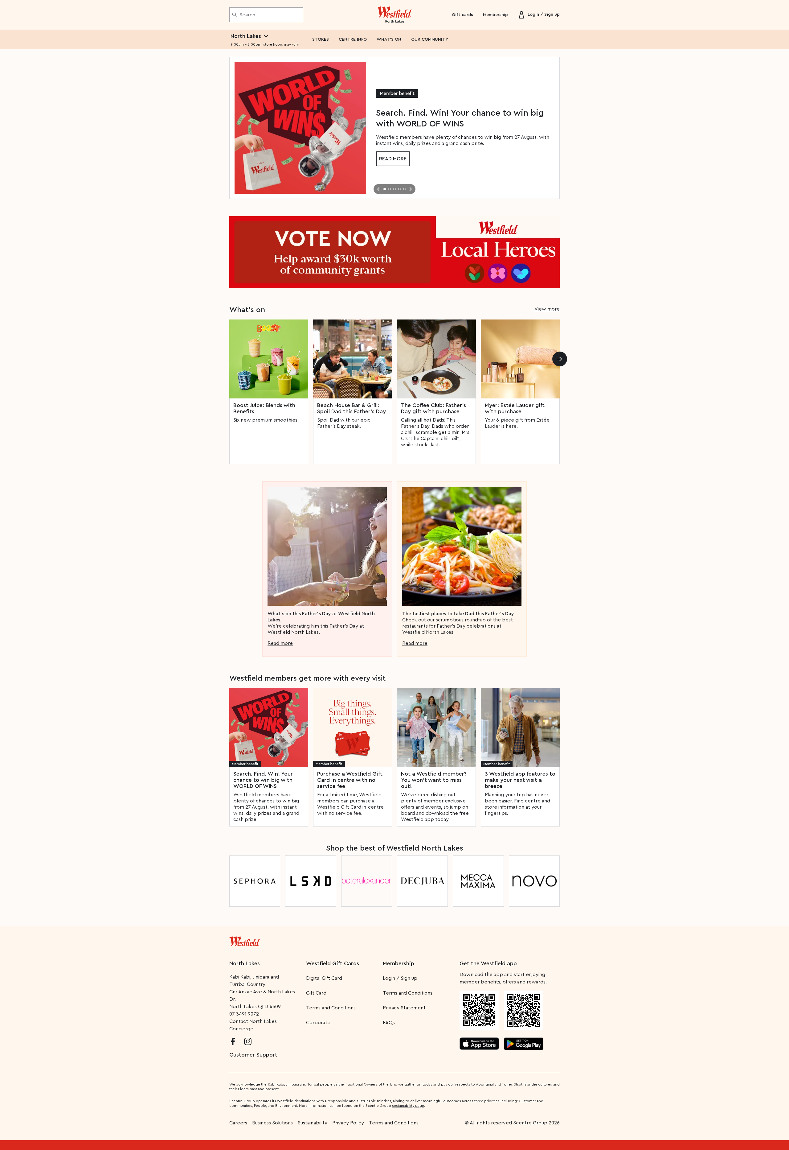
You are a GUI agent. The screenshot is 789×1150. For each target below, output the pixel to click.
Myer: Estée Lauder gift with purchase (515, 408)
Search (247, 14)
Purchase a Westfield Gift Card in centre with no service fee (349, 780)
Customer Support (253, 1054)
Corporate (318, 1022)
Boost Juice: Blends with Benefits (264, 408)
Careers (238, 1122)
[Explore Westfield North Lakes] (394, 15)
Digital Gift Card (324, 978)
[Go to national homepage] (244, 940)
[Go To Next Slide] (410, 189)
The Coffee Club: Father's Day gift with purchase (433, 408)
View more (547, 309)
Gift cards (462, 15)
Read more (393, 158)
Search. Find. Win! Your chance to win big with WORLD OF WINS (263, 780)
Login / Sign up (400, 978)
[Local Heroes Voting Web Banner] (394, 252)
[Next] (559, 359)
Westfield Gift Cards (332, 963)
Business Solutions (272, 1122)
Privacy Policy (348, 1122)
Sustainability (312, 1122)
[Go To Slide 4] (399, 189)
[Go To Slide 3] (394, 189)
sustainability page (408, 1105)
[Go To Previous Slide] (378, 189)
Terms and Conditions (331, 1007)
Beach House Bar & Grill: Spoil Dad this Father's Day (351, 408)
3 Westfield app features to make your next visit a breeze (520, 780)
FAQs (389, 1022)
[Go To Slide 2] (389, 189)
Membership (495, 15)
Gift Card (316, 993)
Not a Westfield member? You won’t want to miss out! (434, 780)
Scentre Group (530, 1122)
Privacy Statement (404, 1007)
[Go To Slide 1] (384, 189)
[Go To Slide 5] (404, 189)
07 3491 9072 (244, 1014)
